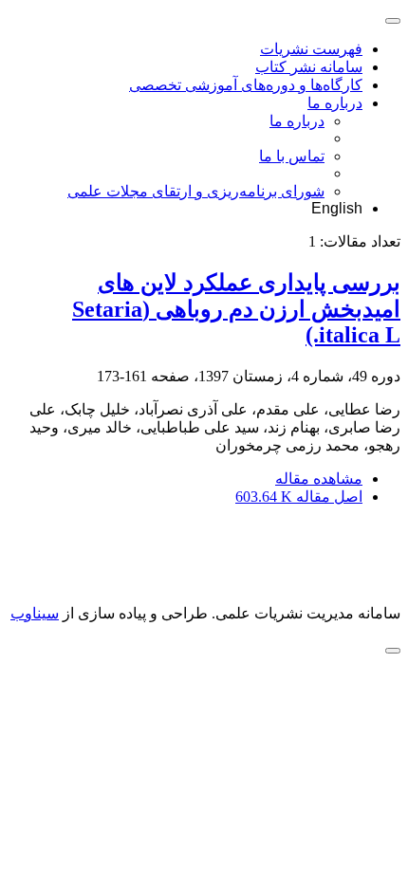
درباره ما (334, 103)
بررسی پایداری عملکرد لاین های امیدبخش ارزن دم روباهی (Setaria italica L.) (236, 308)
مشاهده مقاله (318, 478)
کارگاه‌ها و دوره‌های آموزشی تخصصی (245, 85)
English (336, 208)
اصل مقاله (298, 496)
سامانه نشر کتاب (308, 67)
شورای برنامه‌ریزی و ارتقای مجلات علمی (196, 191)
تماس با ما (292, 156)
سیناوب (34, 613)
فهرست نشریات (311, 49)
